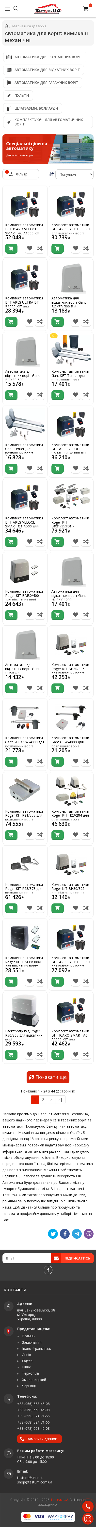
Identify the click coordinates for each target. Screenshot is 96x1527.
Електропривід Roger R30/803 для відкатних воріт (23, 1035)
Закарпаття (31, 1342)
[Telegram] (77, 1234)
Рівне (26, 1367)
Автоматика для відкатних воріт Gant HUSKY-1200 (68, 595)
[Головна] (6, 26)
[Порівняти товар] (40, 249)
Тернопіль (30, 1373)
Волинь (28, 1336)
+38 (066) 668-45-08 (33, 1403)
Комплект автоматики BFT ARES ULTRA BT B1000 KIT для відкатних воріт (24, 304)
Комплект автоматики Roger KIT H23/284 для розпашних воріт (70, 815)
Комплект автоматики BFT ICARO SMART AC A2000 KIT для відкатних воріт (70, 1037)
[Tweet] (53, 1234)
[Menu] (6, 8)
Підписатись (77, 1258)
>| (60, 1099)
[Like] (65, 1234)
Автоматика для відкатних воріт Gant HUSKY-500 (22, 669)
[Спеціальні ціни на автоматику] (48, 149)
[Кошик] (87, 8)
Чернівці (28, 1386)
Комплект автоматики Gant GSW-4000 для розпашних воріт (70, 742)
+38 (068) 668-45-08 (33, 1409)
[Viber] (89, 1234)
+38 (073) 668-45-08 (33, 1428)
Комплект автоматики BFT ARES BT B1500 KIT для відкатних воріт (71, 229)
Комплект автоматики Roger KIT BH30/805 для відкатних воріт (70, 889)
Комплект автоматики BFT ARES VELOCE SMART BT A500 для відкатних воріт (24, 524)
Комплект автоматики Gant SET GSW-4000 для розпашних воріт (25, 742)
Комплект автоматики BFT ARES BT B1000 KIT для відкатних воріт (71, 962)
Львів (26, 1355)
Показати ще (50, 1077)
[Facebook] (48, 1270)
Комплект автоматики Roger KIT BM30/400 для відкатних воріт (24, 595)
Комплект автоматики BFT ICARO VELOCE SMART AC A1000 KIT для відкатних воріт (24, 231)
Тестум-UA (59, 1499)
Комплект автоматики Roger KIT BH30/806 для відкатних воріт (70, 669)
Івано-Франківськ (36, 1348)
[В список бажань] (29, 249)
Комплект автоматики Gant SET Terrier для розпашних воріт (70, 375)
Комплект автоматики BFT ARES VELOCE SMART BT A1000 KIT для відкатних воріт (70, 451)
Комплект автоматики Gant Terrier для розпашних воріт (24, 449)
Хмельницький (33, 1380)
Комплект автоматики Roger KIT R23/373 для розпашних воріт (24, 889)
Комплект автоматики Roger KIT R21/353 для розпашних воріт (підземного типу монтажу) (24, 819)
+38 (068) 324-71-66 (33, 1422)
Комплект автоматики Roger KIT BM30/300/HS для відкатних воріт (25, 962)
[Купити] (11, 249)
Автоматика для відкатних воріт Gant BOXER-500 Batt (68, 302)
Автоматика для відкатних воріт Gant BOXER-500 (22, 375)
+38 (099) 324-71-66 (33, 1416)
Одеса (26, 1361)
